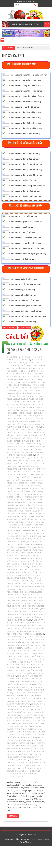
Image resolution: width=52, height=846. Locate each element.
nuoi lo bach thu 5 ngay (23, 603)
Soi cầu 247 (11, 637)
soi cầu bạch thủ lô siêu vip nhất (29, 670)
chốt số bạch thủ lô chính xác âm (26, 441)
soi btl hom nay (29, 634)
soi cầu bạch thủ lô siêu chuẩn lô (21, 662)
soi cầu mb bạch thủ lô (35, 721)
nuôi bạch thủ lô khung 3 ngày (20, 598)
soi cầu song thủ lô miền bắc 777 (24, 743)
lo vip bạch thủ (17, 586)
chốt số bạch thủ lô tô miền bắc (20, 477)
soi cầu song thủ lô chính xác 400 (27, 726)
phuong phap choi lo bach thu (28, 626)
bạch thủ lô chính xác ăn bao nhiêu (30, 365)
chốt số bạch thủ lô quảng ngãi (26, 460)
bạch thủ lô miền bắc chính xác (31, 371)
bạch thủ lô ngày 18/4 (27, 377)
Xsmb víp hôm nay (24, 327)
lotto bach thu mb (33, 595)
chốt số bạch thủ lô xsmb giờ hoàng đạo (24, 494)
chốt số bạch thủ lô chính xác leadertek (23, 444)
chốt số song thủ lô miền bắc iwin (23, 519)
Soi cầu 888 (20, 637)
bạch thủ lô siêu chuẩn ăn (25, 382)
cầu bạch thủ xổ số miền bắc (26, 435)
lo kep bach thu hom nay (26, 570)
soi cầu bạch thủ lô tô (16, 673)
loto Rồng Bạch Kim (19, 592)
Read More (13, 815)
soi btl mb (40, 634)
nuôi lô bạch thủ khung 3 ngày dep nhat (23, 609)
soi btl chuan (16, 634)
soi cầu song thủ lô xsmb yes (24, 774)
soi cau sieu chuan (14, 723)
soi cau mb (20, 721)
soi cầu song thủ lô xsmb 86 (26, 763)
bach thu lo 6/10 (17, 363)
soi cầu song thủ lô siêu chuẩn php (24, 757)
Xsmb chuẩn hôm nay (9, 327)
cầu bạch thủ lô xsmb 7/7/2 (25, 416)
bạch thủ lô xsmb (36, 385)
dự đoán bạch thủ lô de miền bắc (23, 536)
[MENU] (2, 40)
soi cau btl (18, 715)
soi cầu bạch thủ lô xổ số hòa (29, 676)
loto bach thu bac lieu (34, 586)
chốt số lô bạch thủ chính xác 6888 (21, 500)
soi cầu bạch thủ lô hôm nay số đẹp (21, 651)
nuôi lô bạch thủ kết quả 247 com (30, 606)
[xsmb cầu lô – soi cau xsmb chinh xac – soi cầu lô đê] (26, 36)
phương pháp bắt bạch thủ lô (19, 620)
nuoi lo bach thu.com (31, 614)
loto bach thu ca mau (16, 589)
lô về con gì (34, 584)
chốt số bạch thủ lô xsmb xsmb (19, 497)
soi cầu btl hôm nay (32, 715)
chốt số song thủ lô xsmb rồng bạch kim (23, 530)
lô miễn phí (36, 572)
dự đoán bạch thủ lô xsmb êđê (23, 550)
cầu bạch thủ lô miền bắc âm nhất (26, 402)
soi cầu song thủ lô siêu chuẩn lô (30, 751)
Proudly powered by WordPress (16, 839)
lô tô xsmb (23, 584)
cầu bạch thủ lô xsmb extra (28, 424)
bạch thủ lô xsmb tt (27, 391)
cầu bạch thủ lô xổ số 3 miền (22, 407)
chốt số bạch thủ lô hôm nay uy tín (25, 452)
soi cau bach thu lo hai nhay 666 (30, 648)
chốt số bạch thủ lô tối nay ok (28, 486)
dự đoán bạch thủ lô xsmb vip (24, 351)
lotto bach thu (17, 595)
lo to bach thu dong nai (22, 581)
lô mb (29, 572)
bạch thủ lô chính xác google (19, 368)
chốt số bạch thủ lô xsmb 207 (19, 488)
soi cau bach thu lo (34, 637)
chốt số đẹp (38, 497)
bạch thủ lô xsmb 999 (15, 388)
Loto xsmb (32, 592)
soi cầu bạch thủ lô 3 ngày (18, 640)
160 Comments (17, 777)
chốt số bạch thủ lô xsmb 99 (31, 491)
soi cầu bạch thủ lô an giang (28, 642)
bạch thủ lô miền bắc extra (18, 374)
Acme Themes (26, 842)
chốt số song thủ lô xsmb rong (30, 528)
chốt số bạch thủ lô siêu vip (32, 474)
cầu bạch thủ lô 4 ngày (25, 396)
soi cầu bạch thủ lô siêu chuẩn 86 (30, 659)
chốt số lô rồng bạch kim (24, 511)
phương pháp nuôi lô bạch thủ (19, 628)
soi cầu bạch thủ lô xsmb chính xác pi (26, 698)
